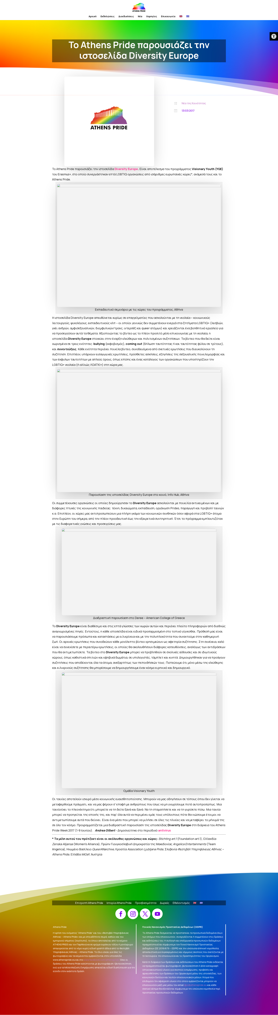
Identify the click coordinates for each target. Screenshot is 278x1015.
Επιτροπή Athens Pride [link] (89, 903)
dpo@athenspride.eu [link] (195, 985)
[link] (274, 36)
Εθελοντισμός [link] (181, 903)
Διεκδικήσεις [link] (126, 16)
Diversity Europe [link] (126, 169)
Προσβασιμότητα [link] (145, 903)
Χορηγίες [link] (151, 16)
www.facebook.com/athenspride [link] (101, 959)
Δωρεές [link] (164, 903)
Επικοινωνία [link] (168, 16)
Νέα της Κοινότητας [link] (194, 103)
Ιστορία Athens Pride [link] (119, 903)
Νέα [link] (140, 16)
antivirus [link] (164, 830)
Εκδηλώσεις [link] (108, 16)
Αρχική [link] (93, 16)
